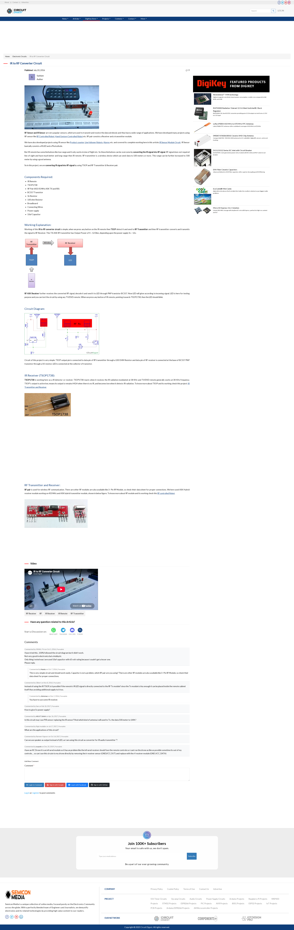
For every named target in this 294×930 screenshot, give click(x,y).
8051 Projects (238, 903)
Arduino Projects (236, 899)
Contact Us (204, 889)
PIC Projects (206, 903)
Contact (15, 2)
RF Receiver (31, 613)
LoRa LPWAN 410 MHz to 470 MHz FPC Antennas (233, 124)
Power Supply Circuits (215, 899)
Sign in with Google (57, 785)
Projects (105, 19)
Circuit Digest (146, 927)
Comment (29, 765)
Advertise (25, 2)
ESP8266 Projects (188, 903)
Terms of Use (189, 889)
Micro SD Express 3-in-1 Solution (226, 208)
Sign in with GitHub (101, 785)
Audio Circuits (196, 899)
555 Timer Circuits (159, 899)
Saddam (40, 75)
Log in (27, 793)
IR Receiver (50, 613)
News (64, 19)
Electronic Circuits (20, 56)
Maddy (43, 669)
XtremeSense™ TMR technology (225, 95)
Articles (76, 19)
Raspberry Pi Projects (258, 899)
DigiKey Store (90, 19)
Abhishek (44, 696)
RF (41, 613)
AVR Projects (222, 903)
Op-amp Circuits (178, 899)
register (35, 793)
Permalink (60, 649)
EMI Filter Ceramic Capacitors (225, 169)
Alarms (106, 142)
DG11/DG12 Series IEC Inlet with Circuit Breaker (232, 150)
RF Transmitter (77, 613)
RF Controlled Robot (45, 136)
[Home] (19, 11)
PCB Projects (156, 908)
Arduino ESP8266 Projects (178, 908)
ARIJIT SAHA (41, 716)
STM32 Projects (169, 903)
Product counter (77, 142)
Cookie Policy (173, 889)
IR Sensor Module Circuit (170, 142)
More (143, 19)
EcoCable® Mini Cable (222, 189)
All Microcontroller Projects (206, 908)
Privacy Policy (157, 889)
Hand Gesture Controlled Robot (69, 136)
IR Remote (62, 613)
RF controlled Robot (166, 493)
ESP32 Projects (255, 903)
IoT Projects (271, 903)
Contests (118, 19)
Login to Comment (35, 785)
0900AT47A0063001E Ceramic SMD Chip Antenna (233, 136)
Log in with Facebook (78, 785)
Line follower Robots (94, 142)
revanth (39, 747)
